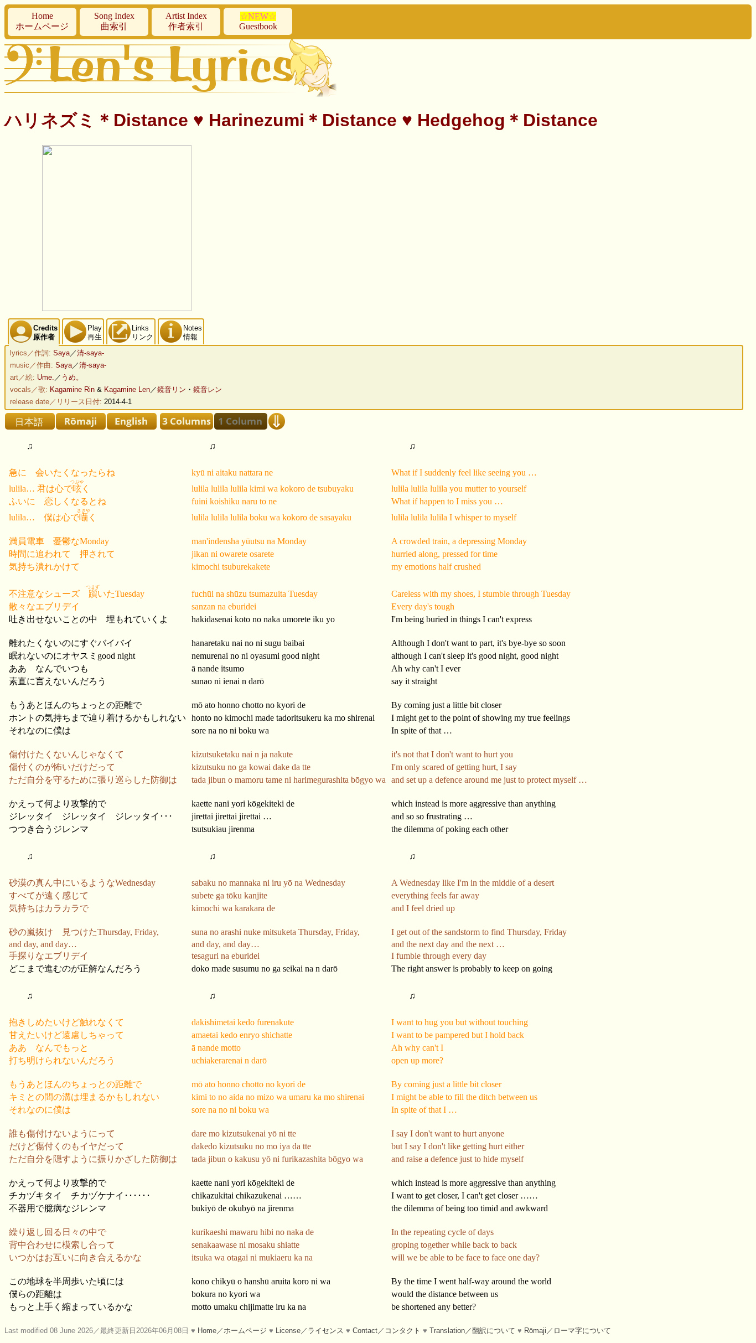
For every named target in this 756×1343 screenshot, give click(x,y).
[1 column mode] (241, 421)
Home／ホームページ (232, 1330)
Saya (61, 353)
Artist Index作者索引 (186, 21)
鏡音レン (207, 389)
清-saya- (90, 353)
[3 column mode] (186, 421)
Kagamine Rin (72, 389)
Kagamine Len (127, 389)
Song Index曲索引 (114, 21)
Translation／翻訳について (472, 1330)
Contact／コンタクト (387, 1330)
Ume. (45, 377)
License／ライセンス (310, 1330)
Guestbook (258, 21)
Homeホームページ (42, 21)
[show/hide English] (131, 421)
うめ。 (72, 377)
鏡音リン (171, 389)
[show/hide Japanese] (29, 421)
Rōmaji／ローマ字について (567, 1330)
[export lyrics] (277, 421)
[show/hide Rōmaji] (80, 421)
